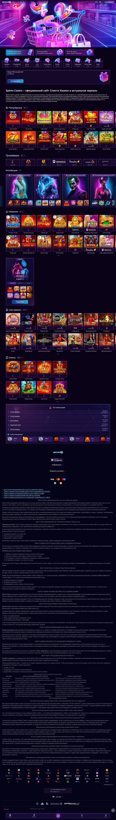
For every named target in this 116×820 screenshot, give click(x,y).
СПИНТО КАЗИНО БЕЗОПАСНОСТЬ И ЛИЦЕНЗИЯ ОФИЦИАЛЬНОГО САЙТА (27, 497)
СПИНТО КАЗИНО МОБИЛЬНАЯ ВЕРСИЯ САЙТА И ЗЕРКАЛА (22, 495)
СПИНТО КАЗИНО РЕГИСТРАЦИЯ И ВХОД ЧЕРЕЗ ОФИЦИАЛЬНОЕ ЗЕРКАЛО (27, 491)
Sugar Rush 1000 (15, 425)
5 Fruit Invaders (15, 412)
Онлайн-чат (55, 791)
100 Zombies (14, 420)
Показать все (108, 784)
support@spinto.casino (58, 789)
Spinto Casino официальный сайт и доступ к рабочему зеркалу (23, 489)
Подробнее (20, 302)
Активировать (15, 81)
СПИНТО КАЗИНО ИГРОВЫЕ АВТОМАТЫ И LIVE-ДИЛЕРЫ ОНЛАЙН (24, 493)
